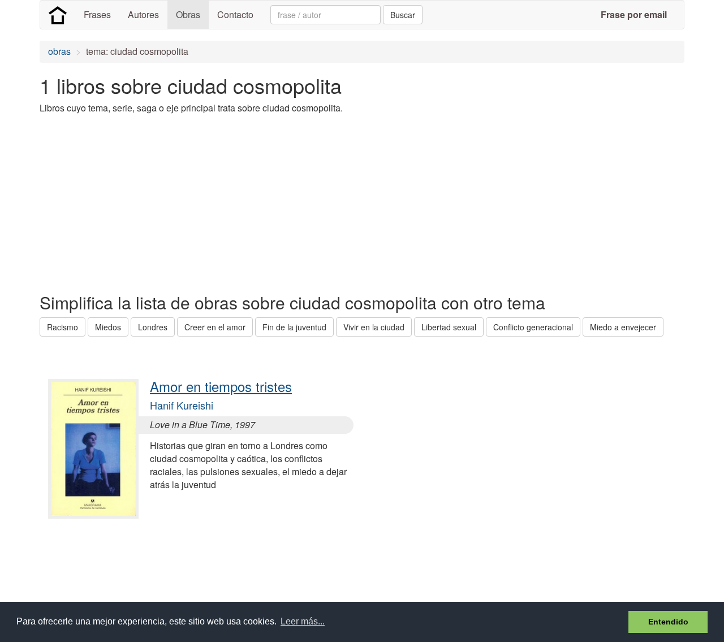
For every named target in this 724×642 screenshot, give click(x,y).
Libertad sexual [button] (448, 327)
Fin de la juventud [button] (294, 327)
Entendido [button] (668, 621)
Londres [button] (152, 327)
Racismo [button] (62, 327)
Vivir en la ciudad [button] (373, 327)
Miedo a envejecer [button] (623, 327)
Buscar (402, 14)
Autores (143, 14)
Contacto (235, 14)
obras (59, 51)
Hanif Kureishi (181, 405)
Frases (97, 14)
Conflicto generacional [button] (533, 327)
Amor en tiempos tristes (221, 386)
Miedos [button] (108, 327)
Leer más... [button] (303, 621)
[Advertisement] (245, 202)
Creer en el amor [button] (214, 327)
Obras (188, 14)
